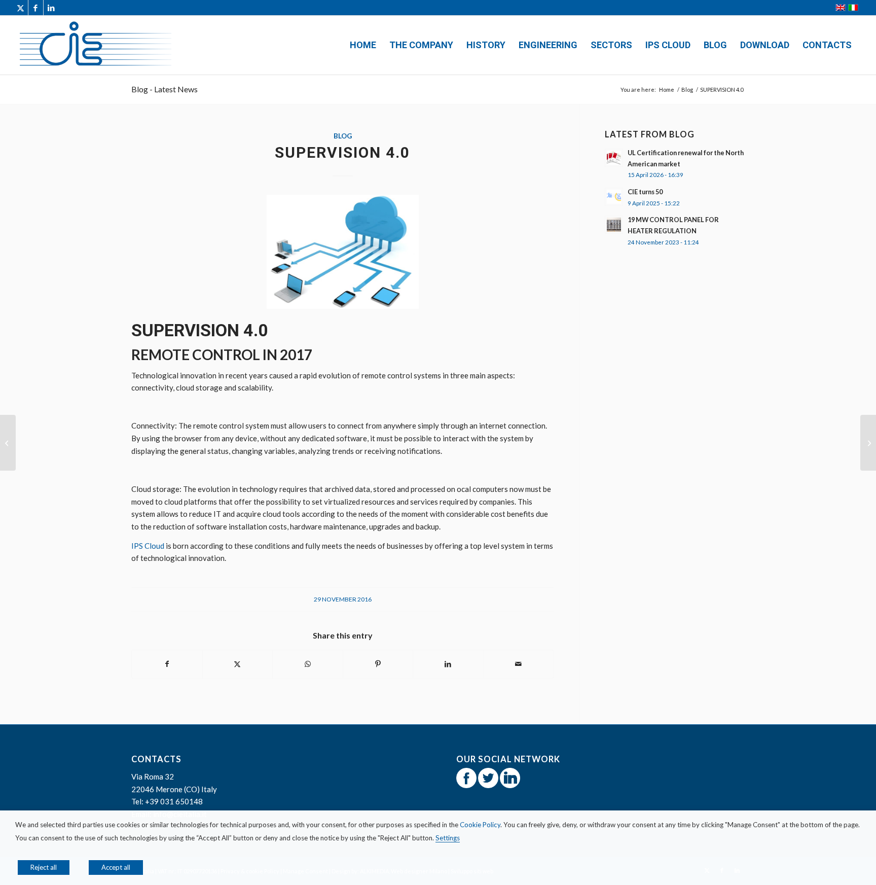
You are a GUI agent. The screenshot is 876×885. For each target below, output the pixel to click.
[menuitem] (363, 45)
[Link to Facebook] (35, 7)
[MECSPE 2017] (868, 443)
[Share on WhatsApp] (308, 664)
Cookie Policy (480, 825)
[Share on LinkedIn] (448, 664)
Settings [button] (447, 838)
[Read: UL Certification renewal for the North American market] (614, 158)
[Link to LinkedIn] (51, 7)
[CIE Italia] (95, 45)
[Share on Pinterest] (378, 664)
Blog (343, 136)
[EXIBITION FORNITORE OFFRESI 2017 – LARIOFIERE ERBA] (8, 443)
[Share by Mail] (519, 664)
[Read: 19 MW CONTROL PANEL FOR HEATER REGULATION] (614, 225)
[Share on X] (238, 664)
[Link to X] (20, 7)
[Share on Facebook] (167, 664)
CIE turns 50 (645, 192)
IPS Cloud (147, 545)
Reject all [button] (43, 867)
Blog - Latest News (164, 89)
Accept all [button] (115, 867)
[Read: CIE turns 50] (614, 197)
